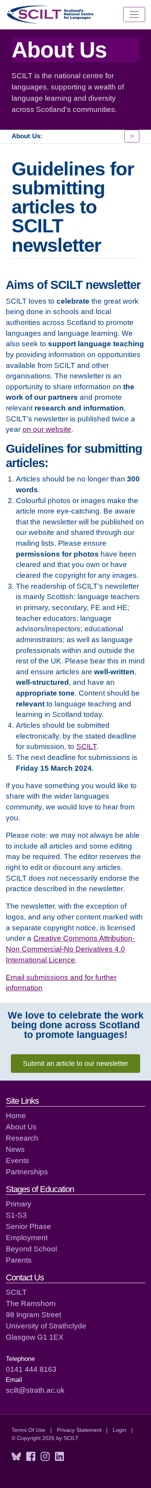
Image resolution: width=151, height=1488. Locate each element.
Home (16, 1115)
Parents (19, 1260)
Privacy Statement (79, 1430)
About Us (21, 1126)
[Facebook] (30, 1456)
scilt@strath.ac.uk (35, 1390)
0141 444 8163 (31, 1369)
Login (119, 1430)
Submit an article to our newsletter (75, 1063)
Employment (27, 1237)
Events (17, 1160)
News (15, 1149)
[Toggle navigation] (134, 14)
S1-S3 (16, 1215)
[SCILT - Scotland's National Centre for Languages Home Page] (51, 14)
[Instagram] (45, 1456)
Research (22, 1138)
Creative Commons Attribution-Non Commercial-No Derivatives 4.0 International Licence (70, 949)
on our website (46, 429)
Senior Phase (28, 1226)
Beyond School (31, 1248)
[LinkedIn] (59, 1456)
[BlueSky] (16, 1456)
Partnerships (27, 1171)
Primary (18, 1203)
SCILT (86, 746)
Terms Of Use (28, 1430)
